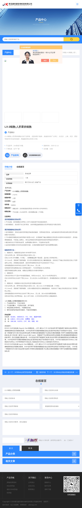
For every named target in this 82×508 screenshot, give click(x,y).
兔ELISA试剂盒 (12, 489)
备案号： (47, 501)
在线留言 (20, 167)
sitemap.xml (32, 505)
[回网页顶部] (79, 205)
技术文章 (48, 486)
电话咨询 (78, 213)
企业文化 (31, 486)
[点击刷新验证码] (31, 440)
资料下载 (48, 489)
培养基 (9, 493)
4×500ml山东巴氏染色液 (23, 372)
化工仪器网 (14, 505)
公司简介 (31, 482)
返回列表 (42, 372)
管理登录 (23, 505)
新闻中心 (48, 482)
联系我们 (31, 489)
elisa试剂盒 (11, 486)
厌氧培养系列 (11, 482)
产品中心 (8, 52)
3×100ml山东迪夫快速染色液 (64, 372)
